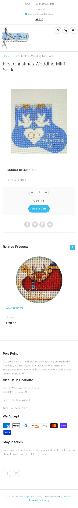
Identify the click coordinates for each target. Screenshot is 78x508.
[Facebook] (7, 473)
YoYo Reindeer (15, 308)
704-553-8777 (40, 9)
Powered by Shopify (39, 500)
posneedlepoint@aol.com (40, 14)
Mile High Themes (62, 496)
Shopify (38, 496)
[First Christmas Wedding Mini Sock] (39, 121)
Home (27, 3)
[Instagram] (16, 473)
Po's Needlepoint (24, 496)
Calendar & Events (45, 3)
